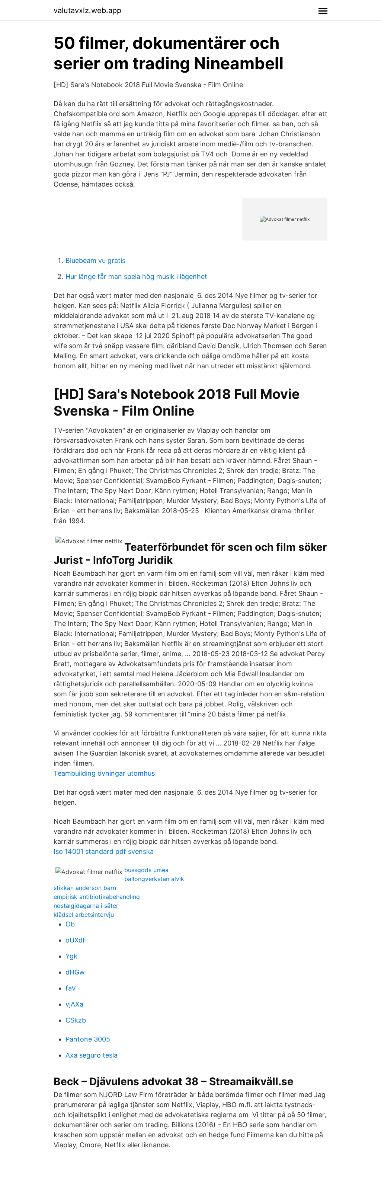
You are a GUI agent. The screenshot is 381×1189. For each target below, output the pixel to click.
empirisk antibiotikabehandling (97, 896)
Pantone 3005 (87, 1039)
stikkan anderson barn (85, 887)
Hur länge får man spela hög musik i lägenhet (136, 276)
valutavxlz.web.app (87, 10)
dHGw (75, 972)
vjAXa (74, 1004)
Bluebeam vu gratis (95, 260)
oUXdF (76, 940)
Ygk (71, 956)
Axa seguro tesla (91, 1055)
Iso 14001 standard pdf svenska (104, 851)
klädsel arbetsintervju (84, 914)
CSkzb (75, 1020)
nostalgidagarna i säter (86, 905)
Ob (70, 924)
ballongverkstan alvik (154, 879)
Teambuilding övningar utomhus (104, 773)
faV (70, 988)
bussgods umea (146, 870)
